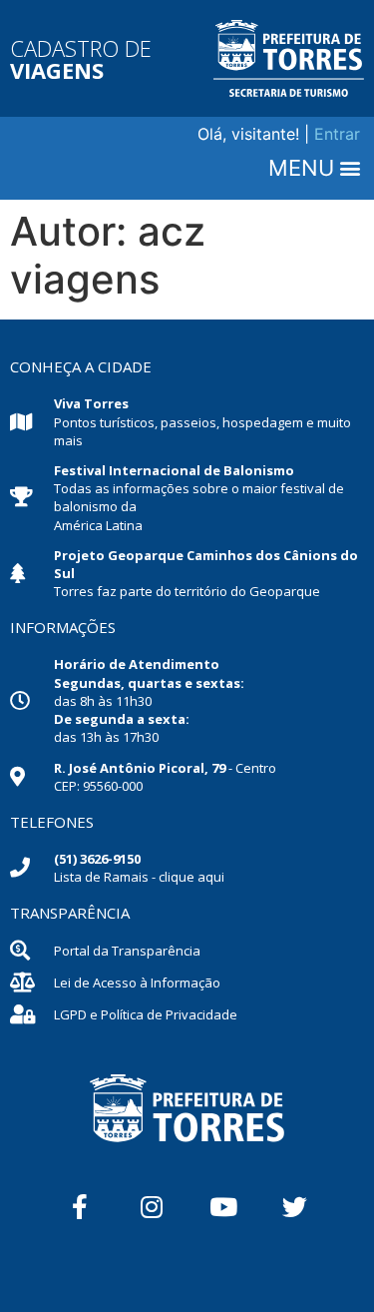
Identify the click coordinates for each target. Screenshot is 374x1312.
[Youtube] (223, 1207)
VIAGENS (57, 70)
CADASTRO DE (81, 48)
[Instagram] (152, 1207)
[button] (314, 168)
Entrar (337, 134)
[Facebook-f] (80, 1207)
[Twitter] (295, 1207)
